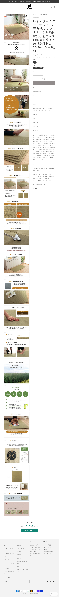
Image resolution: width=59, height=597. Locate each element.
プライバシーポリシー (22, 548)
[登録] (27, 581)
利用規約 (19, 551)
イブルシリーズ (7, 559)
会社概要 (19, 545)
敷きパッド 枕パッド (9, 553)
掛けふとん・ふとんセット (9, 549)
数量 (34, 71)
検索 (18, 566)
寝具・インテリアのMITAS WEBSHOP (31, 593)
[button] (4, 6)
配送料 (38, 57)
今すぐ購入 (44, 83)
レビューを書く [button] (29, 530)
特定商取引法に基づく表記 (22, 562)
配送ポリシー (20, 554)
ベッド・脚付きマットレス (9, 572)
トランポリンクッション (9, 564)
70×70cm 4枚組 (38, 67)
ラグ (5, 556)
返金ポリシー (20, 558)
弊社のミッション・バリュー (22, 570)
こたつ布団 (6, 568)
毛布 (5, 545)
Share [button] (36, 188)
